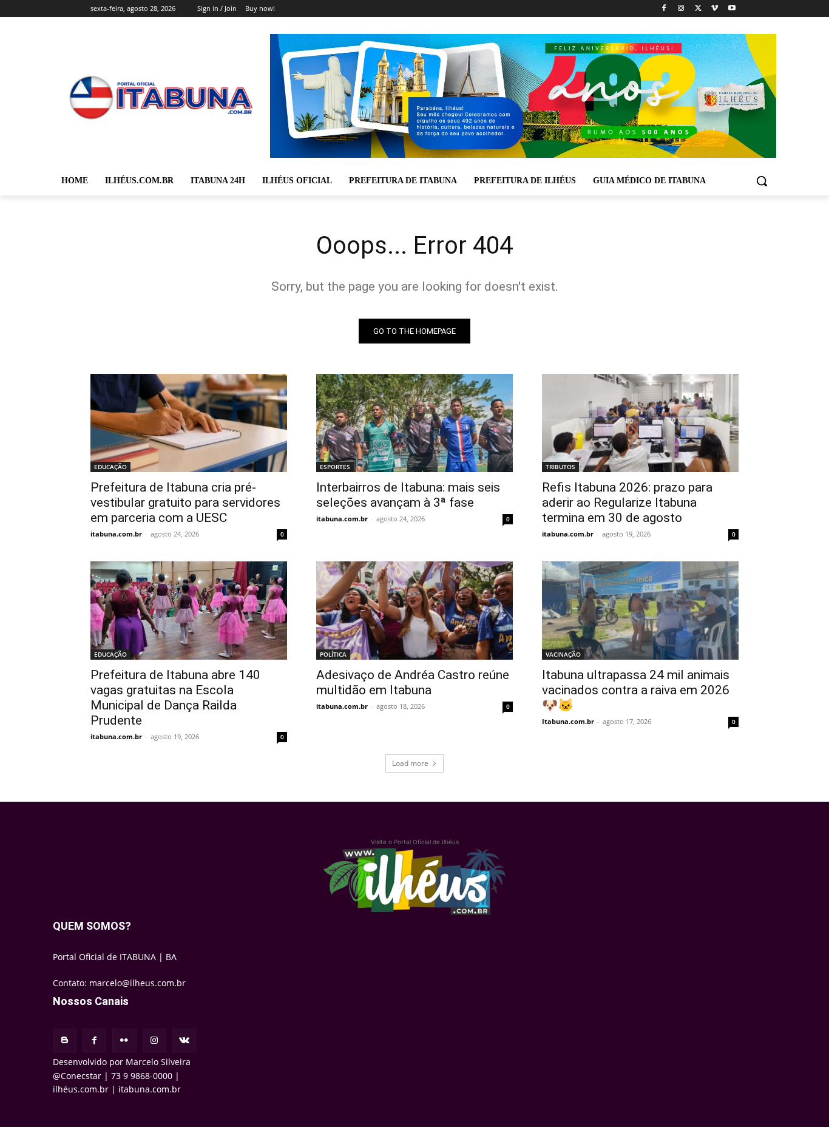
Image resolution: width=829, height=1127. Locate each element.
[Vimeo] (715, 9)
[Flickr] (124, 1040)
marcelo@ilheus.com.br (137, 983)
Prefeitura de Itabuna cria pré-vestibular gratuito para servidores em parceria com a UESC (185, 502)
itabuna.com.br (116, 533)
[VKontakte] (184, 1040)
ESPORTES (335, 466)
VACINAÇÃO (563, 654)
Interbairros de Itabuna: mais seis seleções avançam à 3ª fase (408, 495)
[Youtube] (732, 9)
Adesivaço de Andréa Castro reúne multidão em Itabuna (412, 682)
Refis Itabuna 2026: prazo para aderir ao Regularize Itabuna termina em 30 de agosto (627, 502)
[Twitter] (698, 9)
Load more (410, 763)
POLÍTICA (333, 654)
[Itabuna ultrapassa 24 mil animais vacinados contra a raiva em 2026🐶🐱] (640, 610)
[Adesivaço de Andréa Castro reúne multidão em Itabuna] (414, 610)
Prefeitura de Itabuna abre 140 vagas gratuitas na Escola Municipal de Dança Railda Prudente (175, 698)
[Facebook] (664, 9)
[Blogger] (64, 1040)
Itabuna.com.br (568, 721)
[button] (761, 180)
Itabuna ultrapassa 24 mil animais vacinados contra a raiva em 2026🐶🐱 (635, 690)
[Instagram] (681, 9)
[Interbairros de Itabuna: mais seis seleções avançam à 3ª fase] (414, 423)
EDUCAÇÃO (110, 466)
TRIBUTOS (560, 466)
